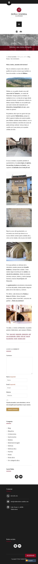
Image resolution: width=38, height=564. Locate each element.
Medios (10, 440)
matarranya (25, 334)
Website (8, 392)
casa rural (12, 334)
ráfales (18, 336)
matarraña (18, 334)
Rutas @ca (11, 457)
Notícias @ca (12, 449)
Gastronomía (12, 437)
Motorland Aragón (14, 443)
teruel (15, 338)
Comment (9, 355)
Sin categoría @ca (13, 460)
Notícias (10, 446)
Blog (29, 57)
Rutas (8, 59)
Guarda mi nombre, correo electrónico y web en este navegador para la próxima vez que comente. (18, 403)
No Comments (15, 59)
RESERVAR (30, 555)
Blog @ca (11, 431)
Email (10, 384)
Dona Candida (12, 57)
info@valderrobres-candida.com (19, 501)
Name (10, 376)
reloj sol (23, 336)
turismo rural (21, 338)
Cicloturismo (12, 434)
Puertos (10, 452)
